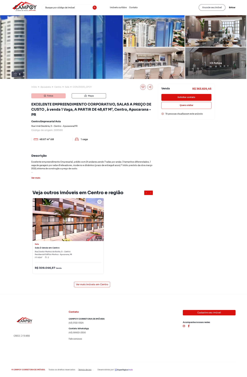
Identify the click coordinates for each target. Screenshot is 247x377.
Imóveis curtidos (118, 7)
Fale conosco (75, 339)
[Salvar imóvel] (143, 87)
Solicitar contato (186, 97)
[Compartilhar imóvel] (150, 87)
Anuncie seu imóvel (212, 7)
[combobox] (70, 7)
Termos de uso (84, 370)
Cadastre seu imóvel (209, 312)
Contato (133, 7)
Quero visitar (186, 105)
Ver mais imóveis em (92, 284)
